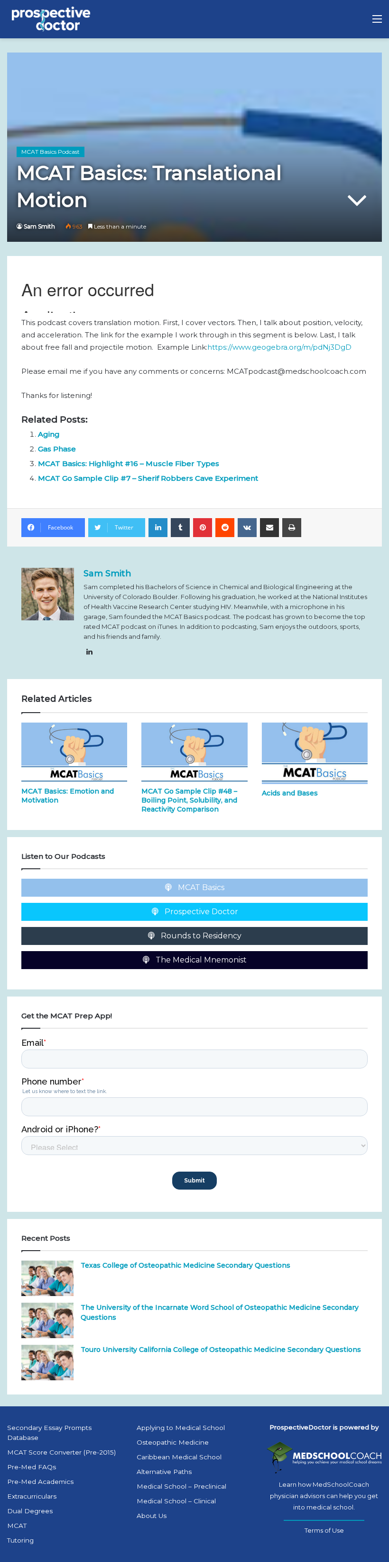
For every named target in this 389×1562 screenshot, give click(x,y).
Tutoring (20, 1540)
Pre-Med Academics (40, 1481)
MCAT (17, 1525)
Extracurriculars (31, 1496)
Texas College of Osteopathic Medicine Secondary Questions (185, 1265)
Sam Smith (39, 226)
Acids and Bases (290, 793)
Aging (49, 434)
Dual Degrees (30, 1511)
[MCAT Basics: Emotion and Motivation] (74, 752)
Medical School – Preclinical (181, 1486)
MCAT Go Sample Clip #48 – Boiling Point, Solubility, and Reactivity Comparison (189, 800)
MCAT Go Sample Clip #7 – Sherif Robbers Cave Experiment (148, 478)
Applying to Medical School (181, 1427)
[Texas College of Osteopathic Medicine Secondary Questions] (47, 1278)
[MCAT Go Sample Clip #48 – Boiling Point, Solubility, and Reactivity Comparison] (194, 752)
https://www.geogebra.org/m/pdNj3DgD (279, 347)
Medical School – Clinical (176, 1501)
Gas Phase (57, 448)
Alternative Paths (164, 1471)
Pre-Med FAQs (31, 1467)
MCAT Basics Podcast (50, 151)
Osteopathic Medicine (173, 1442)
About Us (152, 1515)
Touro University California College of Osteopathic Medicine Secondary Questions (221, 1349)
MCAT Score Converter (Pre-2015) (61, 1452)
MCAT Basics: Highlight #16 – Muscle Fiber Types (128, 463)
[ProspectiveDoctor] (52, 19)
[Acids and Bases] (315, 753)
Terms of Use (324, 1530)
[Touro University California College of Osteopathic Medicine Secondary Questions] (47, 1362)
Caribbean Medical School (179, 1457)
